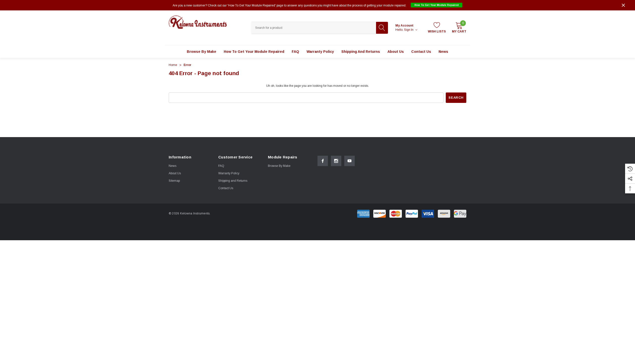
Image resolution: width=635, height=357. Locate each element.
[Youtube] (349, 161)
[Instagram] (336, 161)
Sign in (409, 29)
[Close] (623, 5)
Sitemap (174, 180)
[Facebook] (323, 161)
